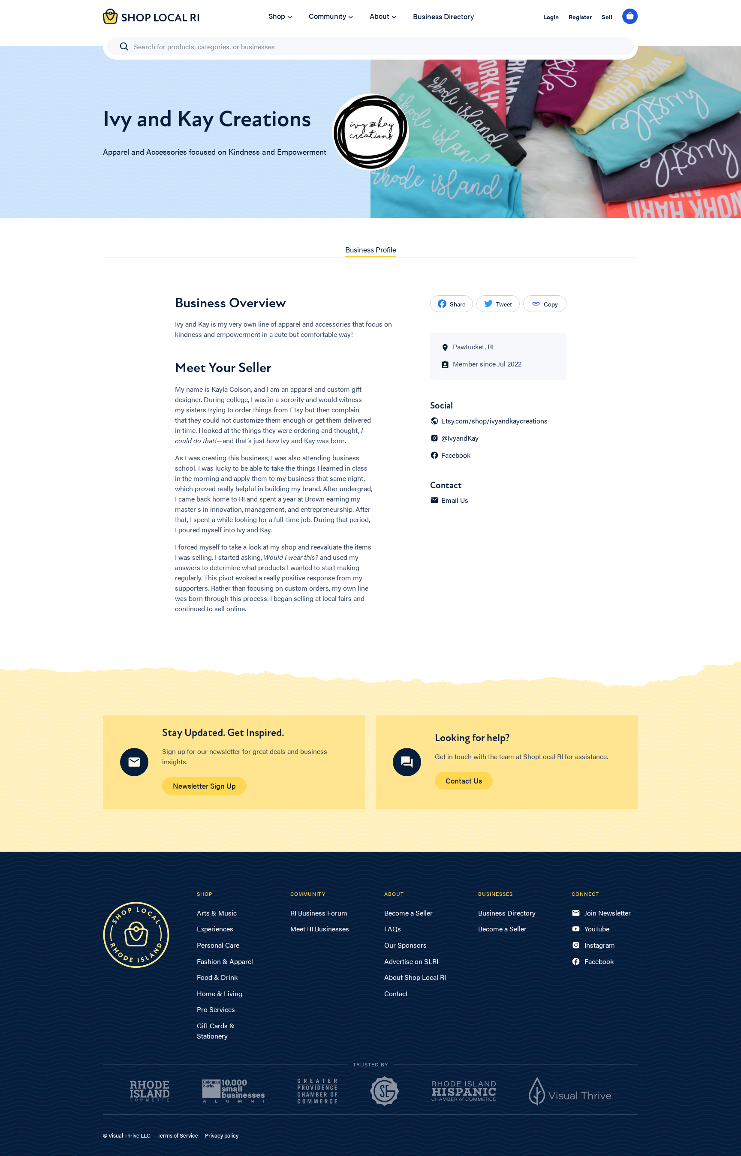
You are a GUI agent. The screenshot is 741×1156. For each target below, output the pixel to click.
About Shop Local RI (415, 977)
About (379, 16)
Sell (607, 16)
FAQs (392, 929)
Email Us (454, 500)
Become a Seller (408, 913)
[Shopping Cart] (630, 17)
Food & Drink (217, 977)
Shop (276, 16)
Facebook (455, 455)
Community (327, 16)
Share (457, 304)
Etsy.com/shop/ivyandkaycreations (494, 421)
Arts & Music (217, 913)
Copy (551, 304)
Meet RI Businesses (319, 929)
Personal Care (218, 945)
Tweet (504, 304)
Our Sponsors (405, 945)
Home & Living (219, 993)
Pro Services (216, 1009)
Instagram (599, 945)
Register (580, 16)
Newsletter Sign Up (204, 786)
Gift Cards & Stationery (216, 1031)
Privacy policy (221, 1135)
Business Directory (443, 16)
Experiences (215, 929)
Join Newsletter (607, 913)
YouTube (596, 929)
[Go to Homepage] (151, 21)
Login (551, 16)
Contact (396, 993)
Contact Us (464, 780)
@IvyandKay (460, 438)
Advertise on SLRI (411, 961)
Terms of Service (177, 1135)
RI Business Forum (318, 913)
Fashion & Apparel (225, 961)
